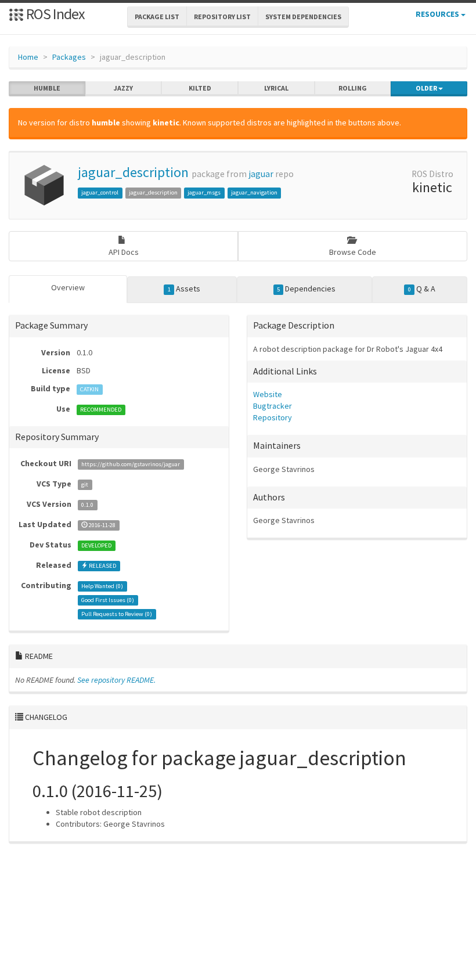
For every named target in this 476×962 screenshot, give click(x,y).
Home (28, 57)
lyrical (276, 88)
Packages (69, 57)
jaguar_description (133, 172)
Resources (438, 14)
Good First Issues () (107, 600)
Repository (272, 417)
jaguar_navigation (254, 192)
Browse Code (352, 252)
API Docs (124, 252)
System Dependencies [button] (303, 16)
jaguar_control (99, 192)
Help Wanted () (102, 586)
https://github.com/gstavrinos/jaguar (130, 464)
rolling (352, 88)
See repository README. (116, 680)
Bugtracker (272, 406)
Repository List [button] (222, 16)
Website (267, 394)
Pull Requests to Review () (116, 614)
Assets (184, 288)
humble (47, 88)
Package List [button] (157, 16)
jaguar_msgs (204, 192)
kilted (200, 88)
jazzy (123, 88)
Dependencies (306, 288)
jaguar (260, 173)
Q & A (421, 288)
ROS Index (54, 13)
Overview (68, 287)
